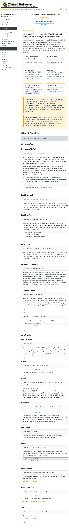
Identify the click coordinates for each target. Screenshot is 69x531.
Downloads (5, 22)
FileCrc (4, 63)
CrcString (4, 59)
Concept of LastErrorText (32, 234)
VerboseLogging (6, 43)
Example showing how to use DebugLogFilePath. (39, 187)
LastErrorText (6, 37)
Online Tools (27, 9)
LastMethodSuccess (8, 41)
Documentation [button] (6, 9)
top (24, 192)
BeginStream (5, 53)
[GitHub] (63, 9)
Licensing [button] (16, 9)
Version (4, 45)
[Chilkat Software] (19, 4)
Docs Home (6, 19)
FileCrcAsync (5, 65)
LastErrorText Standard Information (35, 236)
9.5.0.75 (37, 370)
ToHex (4, 69)
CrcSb (4, 57)
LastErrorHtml (6, 35)
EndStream (5, 61)
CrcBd (4, 55)
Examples (5, 25)
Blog (21, 9)
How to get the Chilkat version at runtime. (36, 326)
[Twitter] (66, 9)
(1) (33, 468)
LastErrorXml (5, 39)
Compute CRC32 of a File (32, 460)
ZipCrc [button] (33, 9)
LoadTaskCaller (6, 67)
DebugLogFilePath (7, 32)
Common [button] (39, 9)
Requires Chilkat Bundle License (44, 25)
